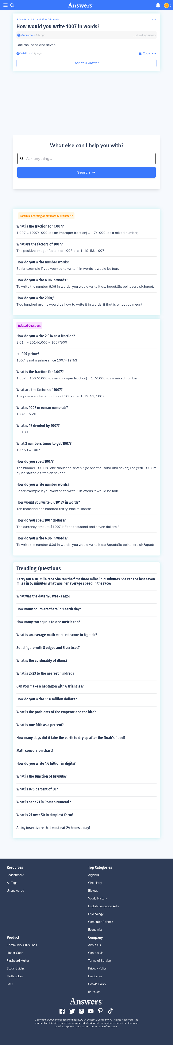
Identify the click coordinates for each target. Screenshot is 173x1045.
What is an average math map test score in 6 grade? (56, 634)
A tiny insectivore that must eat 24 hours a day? (53, 827)
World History (97, 898)
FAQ (10, 984)
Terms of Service (99, 961)
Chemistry (95, 883)
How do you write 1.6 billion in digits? (46, 763)
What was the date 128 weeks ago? (43, 596)
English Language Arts (103, 906)
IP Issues (94, 992)
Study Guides (16, 968)
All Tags (12, 883)
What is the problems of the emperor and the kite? (56, 712)
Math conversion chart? (34, 750)
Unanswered (15, 891)
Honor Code (15, 953)
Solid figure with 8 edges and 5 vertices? (48, 647)
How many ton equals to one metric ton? (48, 622)
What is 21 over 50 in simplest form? (44, 815)
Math (32, 19)
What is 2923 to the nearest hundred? (45, 673)
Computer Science (100, 922)
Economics (95, 930)
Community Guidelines (22, 945)
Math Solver (15, 976)
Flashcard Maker (18, 961)
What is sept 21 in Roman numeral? (43, 802)
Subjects (21, 19)
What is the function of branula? (41, 776)
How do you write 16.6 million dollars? (46, 699)
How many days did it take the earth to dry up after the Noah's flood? (71, 737)
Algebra (93, 875)
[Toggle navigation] (5, 5)
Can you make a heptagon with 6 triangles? (50, 686)
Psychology (95, 914)
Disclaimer (95, 976)
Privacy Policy (97, 968)
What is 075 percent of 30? (37, 789)
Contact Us (95, 953)
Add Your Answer (87, 63)
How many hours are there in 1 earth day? (48, 609)
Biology (93, 891)
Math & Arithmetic (49, 19)
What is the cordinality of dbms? (41, 660)
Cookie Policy (97, 984)
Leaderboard (15, 875)
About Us (94, 945)
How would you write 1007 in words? (57, 26)
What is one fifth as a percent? (40, 725)
